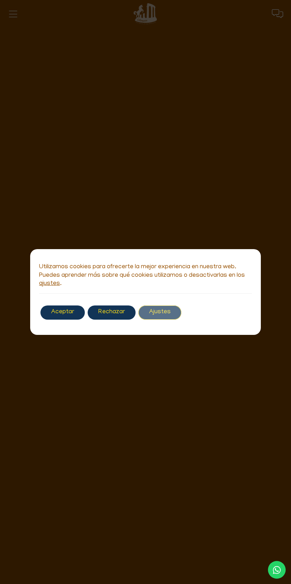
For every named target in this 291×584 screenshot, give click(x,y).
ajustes (49, 283)
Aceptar (62, 312)
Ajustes (160, 312)
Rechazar (111, 312)
